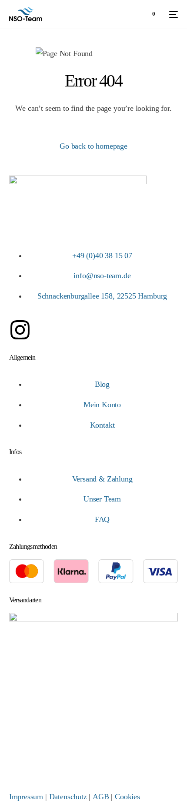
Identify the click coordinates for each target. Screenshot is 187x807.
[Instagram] (20, 330)
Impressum (26, 796)
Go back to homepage (93, 146)
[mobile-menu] (171, 14)
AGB (101, 796)
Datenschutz (68, 796)
